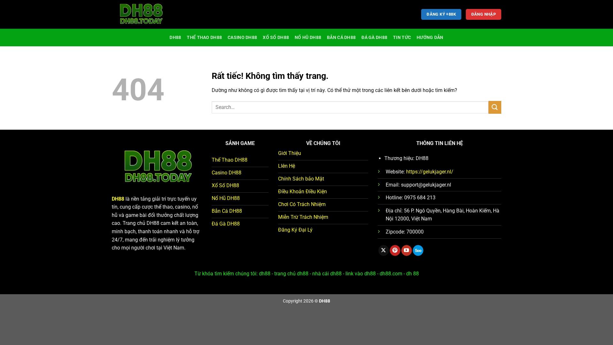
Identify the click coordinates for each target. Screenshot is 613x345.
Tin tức (402, 37)
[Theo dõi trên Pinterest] (395, 250)
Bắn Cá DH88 (341, 37)
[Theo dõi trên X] (383, 250)
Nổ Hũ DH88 (308, 37)
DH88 (175, 37)
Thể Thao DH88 (204, 37)
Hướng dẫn (430, 37)
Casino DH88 (242, 37)
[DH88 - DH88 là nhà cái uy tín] (144, 14)
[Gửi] (494, 107)
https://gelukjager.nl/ (429, 172)
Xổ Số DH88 (276, 37)
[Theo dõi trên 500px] (418, 250)
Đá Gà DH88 (374, 37)
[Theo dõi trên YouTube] (406, 250)
